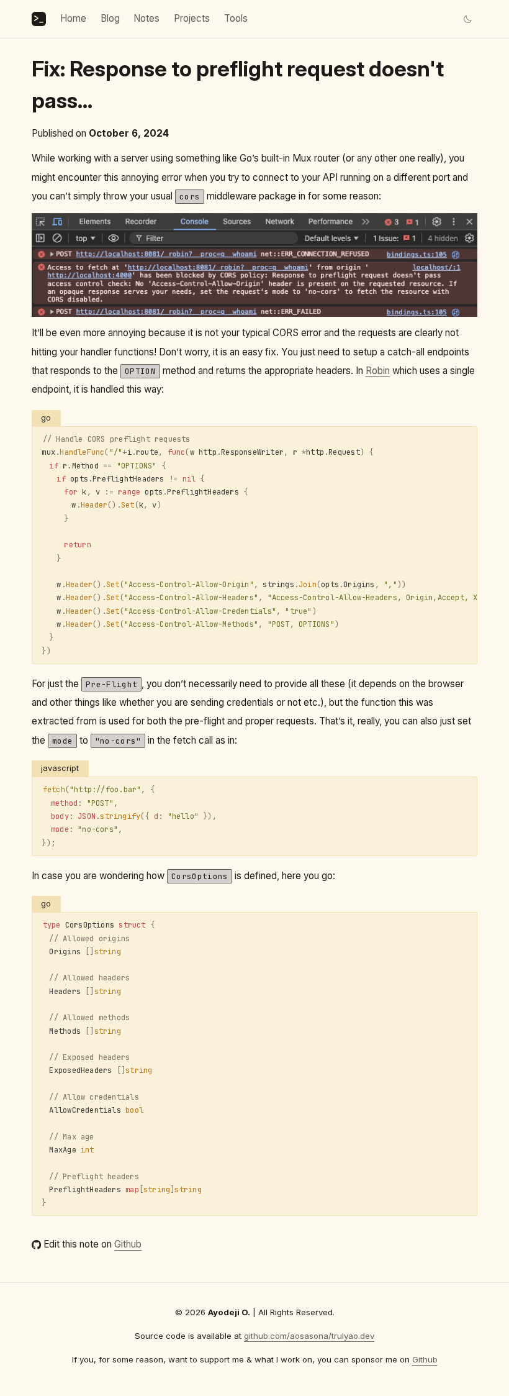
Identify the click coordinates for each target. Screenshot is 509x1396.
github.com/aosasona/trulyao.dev (309, 1336)
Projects (192, 18)
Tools (236, 18)
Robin (378, 370)
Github (128, 1244)
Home (73, 18)
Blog (110, 18)
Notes (146, 18)
